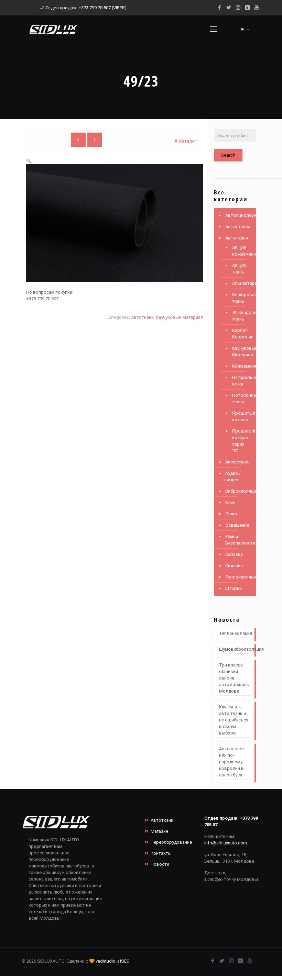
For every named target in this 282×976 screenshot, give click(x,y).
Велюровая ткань (240, 298)
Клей (230, 502)
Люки (231, 513)
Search (228, 155)
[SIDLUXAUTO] (53, 29)
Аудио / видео (233, 476)
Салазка (234, 554)
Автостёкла (237, 226)
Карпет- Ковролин (240, 333)
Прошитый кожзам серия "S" (240, 440)
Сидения (234, 565)
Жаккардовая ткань (240, 316)
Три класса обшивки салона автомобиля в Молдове (234, 678)
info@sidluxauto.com (225, 842)
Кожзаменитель (240, 366)
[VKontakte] (247, 7)
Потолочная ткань (240, 398)
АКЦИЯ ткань (239, 268)
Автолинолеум (238, 215)
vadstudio (106, 961)
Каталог (187, 141)
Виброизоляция (238, 491)
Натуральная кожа (240, 380)
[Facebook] (219, 7)
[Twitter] (228, 7)
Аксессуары (238, 461)
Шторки (233, 588)
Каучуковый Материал (179, 317)
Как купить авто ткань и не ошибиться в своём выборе (233, 720)
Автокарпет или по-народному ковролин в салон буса (232, 761)
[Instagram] (238, 7)
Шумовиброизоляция (235, 649)
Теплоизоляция (238, 577)
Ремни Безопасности (238, 540)
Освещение (237, 525)
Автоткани (142, 317)
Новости (160, 864)
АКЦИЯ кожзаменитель (240, 251)
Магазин (159, 831)
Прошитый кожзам (240, 416)
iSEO (124, 961)
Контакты (161, 853)
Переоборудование (171, 842)
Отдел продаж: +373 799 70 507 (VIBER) (86, 7)
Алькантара (240, 283)
